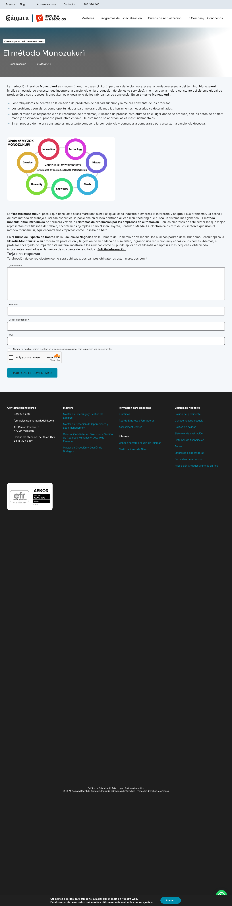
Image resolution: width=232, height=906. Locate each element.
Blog (22, 4)
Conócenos (215, 18)
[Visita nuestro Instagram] (23, 475)
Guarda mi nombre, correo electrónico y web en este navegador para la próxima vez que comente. (62, 349)
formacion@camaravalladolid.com (34, 420)
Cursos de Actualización (164, 18)
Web (11, 335)
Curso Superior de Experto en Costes (24, 41)
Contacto (69, 4)
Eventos (10, 4)
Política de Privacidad (99, 788)
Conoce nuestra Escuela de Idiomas (140, 442)
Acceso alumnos (46, 4)
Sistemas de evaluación (189, 433)
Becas (178, 446)
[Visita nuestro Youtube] (38, 475)
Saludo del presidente (188, 414)
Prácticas (124, 414)
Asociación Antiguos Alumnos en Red (196, 465)
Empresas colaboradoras (189, 452)
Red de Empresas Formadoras (136, 420)
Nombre (13, 304)
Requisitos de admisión (188, 459)
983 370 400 (92, 4)
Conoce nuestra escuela (189, 420)
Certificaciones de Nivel (133, 449)
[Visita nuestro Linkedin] (31, 475)
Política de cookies (134, 788)
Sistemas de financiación (189, 439)
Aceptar (170, 900)
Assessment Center (130, 426)
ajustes (147, 902)
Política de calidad (185, 426)
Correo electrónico (19, 319)
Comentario (15, 265)
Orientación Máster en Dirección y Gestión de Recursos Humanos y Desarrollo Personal (88, 438)
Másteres (88, 18)
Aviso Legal (117, 788)
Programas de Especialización (121, 18)
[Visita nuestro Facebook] (9, 475)
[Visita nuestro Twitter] (16, 475)
